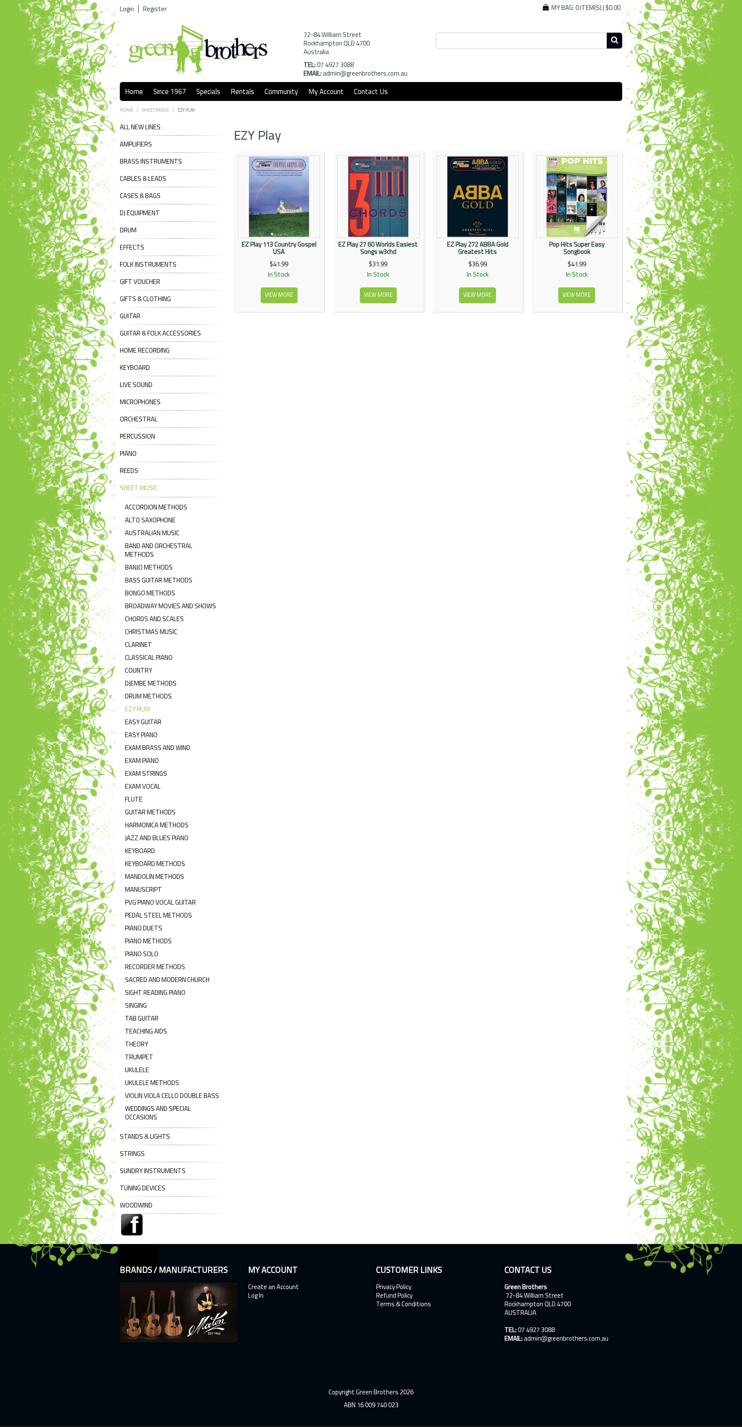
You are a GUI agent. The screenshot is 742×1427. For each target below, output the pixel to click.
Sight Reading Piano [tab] (155, 992)
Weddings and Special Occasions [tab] (158, 1113)
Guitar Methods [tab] (150, 812)
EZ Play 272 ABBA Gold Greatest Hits (477, 247)
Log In (256, 1295)
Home (134, 91)
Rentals (242, 91)
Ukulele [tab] (137, 1070)
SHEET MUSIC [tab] (139, 488)
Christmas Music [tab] (151, 632)
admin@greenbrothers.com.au (365, 73)
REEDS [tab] (129, 471)
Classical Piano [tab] (149, 657)
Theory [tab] (136, 1044)
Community (281, 91)
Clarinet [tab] (138, 644)
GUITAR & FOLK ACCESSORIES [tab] (160, 333)
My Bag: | (585, 7)
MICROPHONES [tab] (140, 402)
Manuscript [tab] (143, 889)
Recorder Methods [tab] (155, 967)
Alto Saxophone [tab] (150, 520)
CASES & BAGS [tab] (140, 196)
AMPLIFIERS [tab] (136, 144)
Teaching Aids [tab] (146, 1031)
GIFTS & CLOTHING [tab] (145, 299)
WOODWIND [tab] (136, 1205)
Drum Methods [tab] (148, 696)
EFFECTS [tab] (132, 247)
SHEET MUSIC (155, 110)
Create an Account (273, 1287)
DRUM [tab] (128, 230)
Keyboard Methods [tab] (155, 864)
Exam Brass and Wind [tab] (157, 748)
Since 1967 (169, 91)
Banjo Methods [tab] (149, 567)
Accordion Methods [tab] (156, 507)
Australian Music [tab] (152, 533)
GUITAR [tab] (130, 316)
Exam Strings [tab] (146, 773)
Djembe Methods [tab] (150, 683)
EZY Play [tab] (137, 709)
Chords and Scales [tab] (154, 619)
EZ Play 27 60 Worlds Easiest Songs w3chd (378, 247)
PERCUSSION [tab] (137, 436)
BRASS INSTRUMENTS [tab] (151, 161)
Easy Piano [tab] (141, 735)
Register (155, 9)
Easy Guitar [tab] (143, 722)
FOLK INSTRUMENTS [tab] (148, 264)
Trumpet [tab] (139, 1057)
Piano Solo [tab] (141, 954)
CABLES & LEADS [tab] (143, 178)
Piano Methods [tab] (148, 941)
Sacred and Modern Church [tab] (167, 980)
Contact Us (371, 91)
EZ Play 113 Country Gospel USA (279, 247)
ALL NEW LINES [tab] (140, 127)
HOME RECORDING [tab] (145, 350)
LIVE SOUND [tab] (136, 385)
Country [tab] (138, 670)
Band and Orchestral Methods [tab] (158, 550)
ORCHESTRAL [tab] (139, 419)
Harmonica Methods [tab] (157, 825)
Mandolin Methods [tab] (154, 876)
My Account (326, 91)
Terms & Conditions (403, 1304)
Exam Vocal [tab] (143, 786)
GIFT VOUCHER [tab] (140, 281)
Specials (208, 91)
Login (127, 9)
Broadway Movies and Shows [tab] (170, 606)
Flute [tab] (134, 799)
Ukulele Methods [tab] (152, 1083)
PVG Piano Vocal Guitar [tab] (160, 902)
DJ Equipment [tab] (140, 213)
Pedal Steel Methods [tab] (158, 915)
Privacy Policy (393, 1287)
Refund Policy (394, 1295)
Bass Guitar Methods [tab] (158, 580)
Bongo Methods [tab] (150, 593)
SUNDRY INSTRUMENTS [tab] (153, 1171)
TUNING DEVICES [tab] (142, 1188)
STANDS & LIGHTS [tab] (145, 1136)
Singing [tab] (136, 1005)
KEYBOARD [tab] (135, 367)
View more (279, 295)
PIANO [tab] (128, 453)
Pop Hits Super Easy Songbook (577, 247)
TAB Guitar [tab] (141, 1018)
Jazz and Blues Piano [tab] (157, 838)
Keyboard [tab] (140, 851)
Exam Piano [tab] (142, 760)
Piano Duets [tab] (143, 928)
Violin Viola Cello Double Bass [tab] (172, 1096)
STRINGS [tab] (132, 1154)
